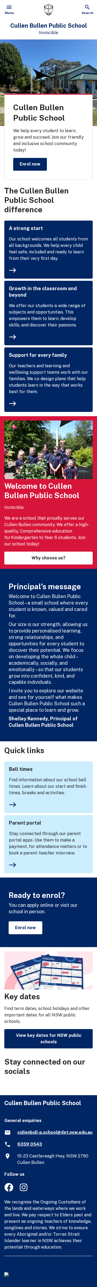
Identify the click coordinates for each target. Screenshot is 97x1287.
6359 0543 (29, 1144)
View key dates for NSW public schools (48, 1038)
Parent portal (25, 823)
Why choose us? (48, 557)
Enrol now (30, 164)
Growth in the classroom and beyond (43, 292)
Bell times (21, 769)
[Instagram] (24, 1190)
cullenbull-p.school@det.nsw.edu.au (54, 1132)
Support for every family (38, 355)
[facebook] (8, 1190)
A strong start (26, 228)
